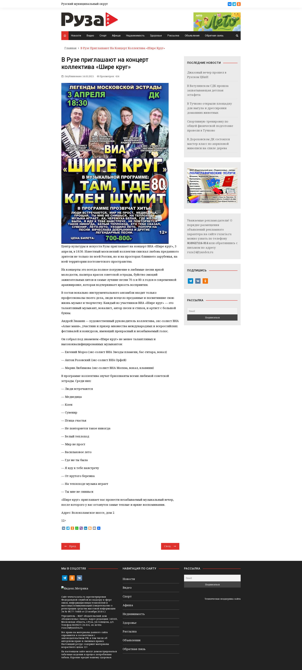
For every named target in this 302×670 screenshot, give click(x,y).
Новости (76, 35)
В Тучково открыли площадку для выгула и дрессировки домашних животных (209, 108)
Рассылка (173, 35)
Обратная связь (214, 35)
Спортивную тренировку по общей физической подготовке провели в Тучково (210, 126)
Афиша (116, 35)
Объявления (192, 35)
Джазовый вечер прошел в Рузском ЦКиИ (206, 75)
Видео (90, 35)
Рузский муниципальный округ (84, 4)
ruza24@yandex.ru (200, 252)
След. (167, 546)
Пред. (73, 546)
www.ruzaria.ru (76, 596)
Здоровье (156, 35)
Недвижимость (135, 35)
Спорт (103, 35)
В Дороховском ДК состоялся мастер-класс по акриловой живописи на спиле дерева (208, 143)
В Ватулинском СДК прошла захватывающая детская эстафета (208, 90)
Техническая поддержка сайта (223, 598)
